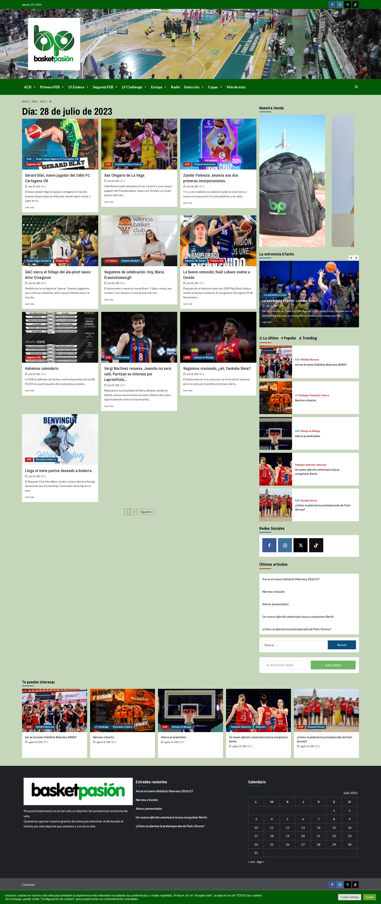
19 (287, 836)
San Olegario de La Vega (124, 175)
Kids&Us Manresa (310, 359)
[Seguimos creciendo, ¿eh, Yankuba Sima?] (218, 337)
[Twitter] (347, 4)
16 (349, 827)
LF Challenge (132, 87)
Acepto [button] (370, 897)
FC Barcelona (122, 357)
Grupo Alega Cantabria (39, 260)
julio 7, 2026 (271, 301)
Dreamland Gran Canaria (128, 164)
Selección (191, 87)
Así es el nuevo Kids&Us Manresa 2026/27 (321, 364)
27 (303, 844)
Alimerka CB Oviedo (195, 260)
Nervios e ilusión (305, 400)
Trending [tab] (309, 338)
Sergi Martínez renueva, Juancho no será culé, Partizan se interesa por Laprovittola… (137, 374)
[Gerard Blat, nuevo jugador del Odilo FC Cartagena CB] (60, 144)
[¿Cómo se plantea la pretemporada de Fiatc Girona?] (275, 504)
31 (256, 853)
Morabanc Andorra (46, 459)
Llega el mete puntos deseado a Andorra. (58, 470)
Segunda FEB (103, 87)
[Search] (356, 86)
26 (287, 844)
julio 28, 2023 (34, 186)
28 (318, 844)
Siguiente (145, 512)
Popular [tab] (289, 338)
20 (303, 836)
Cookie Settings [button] (350, 897)
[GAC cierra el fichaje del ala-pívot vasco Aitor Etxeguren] (60, 240)
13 (303, 827)
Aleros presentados (307, 436)
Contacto (28, 884)
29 (334, 844)
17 (256, 836)
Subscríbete (333, 665)
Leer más (29, 207)
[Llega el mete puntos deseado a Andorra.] (60, 439)
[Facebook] (332, 4)
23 (349, 836)
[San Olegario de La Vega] (139, 144)
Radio (175, 87)
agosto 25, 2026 (35, 742)
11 (271, 827)
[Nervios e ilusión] (275, 397)
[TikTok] (355, 4)
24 (256, 844)
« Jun (251, 862)
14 (318, 827)
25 (271, 844)
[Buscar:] (295, 644)
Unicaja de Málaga (204, 357)
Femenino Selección (305, 465)
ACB (27, 87)
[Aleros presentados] (275, 433)
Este (29, 159)
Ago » (260, 862)
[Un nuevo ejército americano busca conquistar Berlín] (275, 469)
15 (334, 827)
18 (271, 836)
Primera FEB (50, 87)
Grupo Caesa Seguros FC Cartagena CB (57, 159)
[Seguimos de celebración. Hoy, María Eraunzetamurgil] (139, 240)
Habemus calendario (41, 368)
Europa (156, 87)
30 (349, 844)
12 (287, 827)
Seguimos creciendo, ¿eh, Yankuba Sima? (217, 368)
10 (256, 827)
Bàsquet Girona (309, 500)
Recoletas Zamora (319, 395)
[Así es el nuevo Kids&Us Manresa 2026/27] (275, 361)
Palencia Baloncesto (205, 164)
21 (318, 836)
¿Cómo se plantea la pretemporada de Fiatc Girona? (296, 629)
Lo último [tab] (270, 338)
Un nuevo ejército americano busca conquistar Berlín (317, 471)
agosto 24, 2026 (171, 742)
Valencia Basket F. (130, 260)
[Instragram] (339, 4)
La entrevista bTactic (275, 290)
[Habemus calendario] (60, 337)
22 (334, 836)
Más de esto (236, 87)
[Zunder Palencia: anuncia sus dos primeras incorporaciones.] (218, 144)
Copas (213, 87)
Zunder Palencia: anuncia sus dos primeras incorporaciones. (210, 178)
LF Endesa (76, 87)
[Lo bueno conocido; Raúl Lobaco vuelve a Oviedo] (218, 240)
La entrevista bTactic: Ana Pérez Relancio (293, 296)
